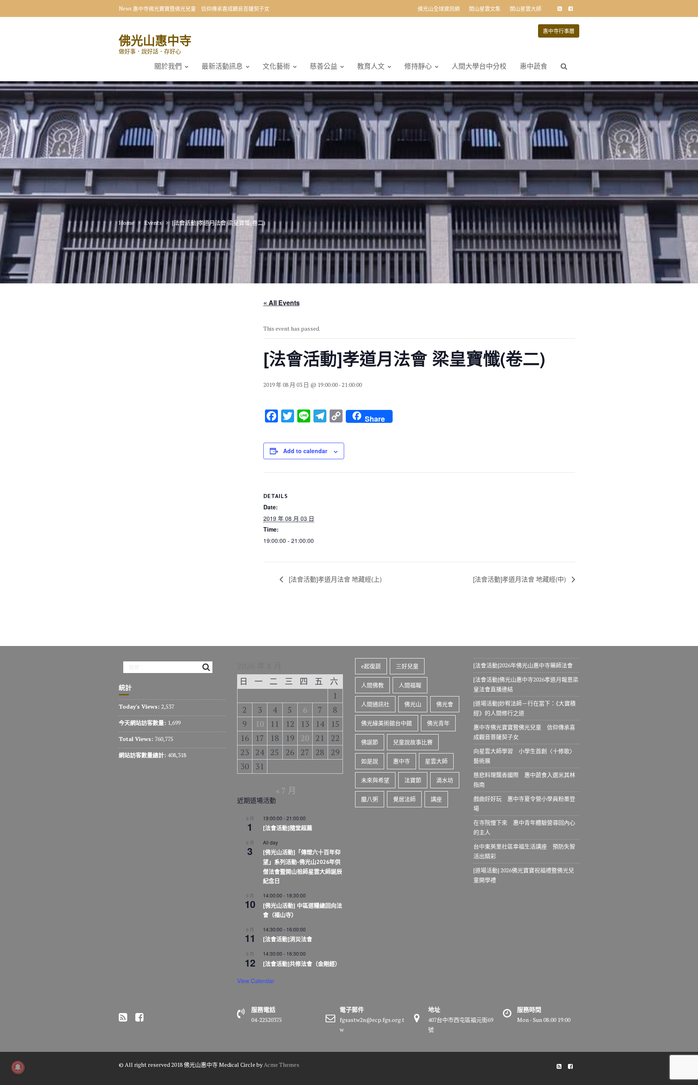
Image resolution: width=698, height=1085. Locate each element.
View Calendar (255, 981)
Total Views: (137, 739)
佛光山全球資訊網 (439, 8)
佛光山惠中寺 (155, 40)
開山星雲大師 (525, 8)
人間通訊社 (375, 704)
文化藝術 (276, 66)
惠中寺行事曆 (558, 30)
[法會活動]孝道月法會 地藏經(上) (334, 579)
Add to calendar (305, 451)
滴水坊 (444, 780)
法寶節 (412, 780)
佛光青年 (438, 723)
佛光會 (444, 704)
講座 (436, 799)
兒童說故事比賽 (413, 742)
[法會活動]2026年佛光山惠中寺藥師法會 (523, 665)
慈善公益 (323, 66)
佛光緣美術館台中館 (386, 723)
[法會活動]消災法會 (287, 939)
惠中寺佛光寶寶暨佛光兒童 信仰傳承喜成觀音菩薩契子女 (201, 8)
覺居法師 (404, 799)
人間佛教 (372, 685)
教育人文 (371, 66)
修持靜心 (418, 66)
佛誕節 (369, 742)
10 (259, 723)
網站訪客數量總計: (143, 755)
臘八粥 (369, 799)
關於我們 (168, 66)
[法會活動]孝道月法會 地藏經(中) (520, 579)
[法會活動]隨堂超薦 (287, 828)
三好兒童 (407, 666)
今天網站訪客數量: (143, 722)
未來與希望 (375, 780)
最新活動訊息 (222, 66)
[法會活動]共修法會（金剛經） (302, 963)
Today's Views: (140, 706)
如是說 (369, 761)
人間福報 (410, 685)
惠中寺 (401, 761)
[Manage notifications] (17, 1067)
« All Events (281, 302)
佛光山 (412, 704)
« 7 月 (286, 790)
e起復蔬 (371, 666)
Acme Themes (281, 1064)
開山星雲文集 (484, 8)
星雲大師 (436, 761)
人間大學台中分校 (479, 66)
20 (305, 737)
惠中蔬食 (533, 66)
